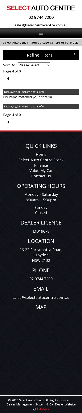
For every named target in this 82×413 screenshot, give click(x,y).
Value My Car (41, 170)
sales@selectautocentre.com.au (41, 25)
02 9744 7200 (41, 17)
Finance (41, 165)
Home (41, 154)
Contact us (41, 175)
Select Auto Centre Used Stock (54, 42)
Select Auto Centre (16, 42)
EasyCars (43, 408)
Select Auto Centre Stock (41, 159)
